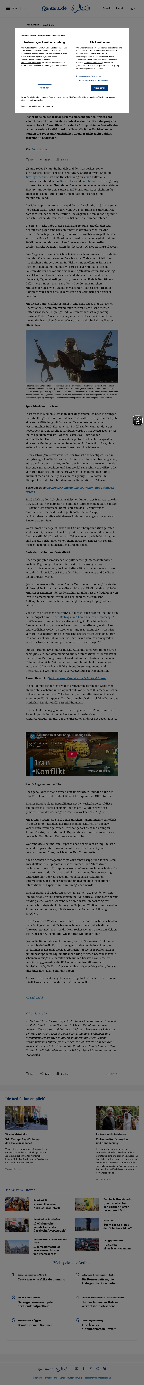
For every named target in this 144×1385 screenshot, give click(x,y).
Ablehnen (44, 87)
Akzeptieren (99, 87)
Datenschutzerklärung (31, 62)
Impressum (48, 106)
